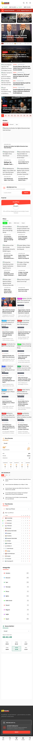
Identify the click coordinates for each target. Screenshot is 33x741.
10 (30, 115)
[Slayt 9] (20, 61)
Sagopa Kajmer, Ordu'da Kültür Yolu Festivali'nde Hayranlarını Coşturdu (24, 311)
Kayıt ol (26, 192)
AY (9, 475)
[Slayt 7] (18, 61)
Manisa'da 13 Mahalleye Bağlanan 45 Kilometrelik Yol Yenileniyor (14, 108)
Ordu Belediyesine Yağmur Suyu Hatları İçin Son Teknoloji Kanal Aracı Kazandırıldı (8, 427)
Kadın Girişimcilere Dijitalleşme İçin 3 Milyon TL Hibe (8, 402)
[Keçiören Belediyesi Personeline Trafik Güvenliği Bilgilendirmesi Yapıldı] (18, 43)
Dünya (5, 223)
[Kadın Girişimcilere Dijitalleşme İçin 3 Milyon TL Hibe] (23, 43)
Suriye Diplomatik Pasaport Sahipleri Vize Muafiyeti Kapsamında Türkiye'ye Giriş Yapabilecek (16, 493)
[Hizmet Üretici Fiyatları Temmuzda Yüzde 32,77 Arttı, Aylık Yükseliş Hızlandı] (7, 43)
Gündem (5, 124)
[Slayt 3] (13, 61)
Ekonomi (11, 124)
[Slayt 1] (11, 61)
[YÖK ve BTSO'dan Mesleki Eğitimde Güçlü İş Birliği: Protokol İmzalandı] (2, 43)
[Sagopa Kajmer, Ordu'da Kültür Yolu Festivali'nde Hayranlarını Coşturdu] (5, 43)
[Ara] (23, 3)
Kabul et (16, 732)
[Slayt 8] (19, 61)
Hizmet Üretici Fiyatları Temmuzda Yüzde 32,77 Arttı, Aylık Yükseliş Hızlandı (8, 334)
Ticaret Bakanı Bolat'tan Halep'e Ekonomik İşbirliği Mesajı (24, 357)
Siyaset (23, 223)
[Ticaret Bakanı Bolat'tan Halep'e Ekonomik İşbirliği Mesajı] (15, 43)
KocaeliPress (6, 307)
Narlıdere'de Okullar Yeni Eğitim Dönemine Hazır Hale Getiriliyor (24, 333)
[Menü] (30, 2)
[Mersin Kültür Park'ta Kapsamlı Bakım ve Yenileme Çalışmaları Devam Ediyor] (25, 43)
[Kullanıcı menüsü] (26, 3)
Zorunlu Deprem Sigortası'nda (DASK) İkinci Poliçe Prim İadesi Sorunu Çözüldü (17, 489)
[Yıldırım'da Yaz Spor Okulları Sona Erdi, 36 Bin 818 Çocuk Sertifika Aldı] (20, 43)
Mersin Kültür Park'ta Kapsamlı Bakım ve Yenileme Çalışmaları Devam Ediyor (23, 403)
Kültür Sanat (16, 223)
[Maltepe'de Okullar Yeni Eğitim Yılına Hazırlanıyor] (13, 43)
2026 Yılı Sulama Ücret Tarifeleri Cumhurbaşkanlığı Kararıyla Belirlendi (16, 498)
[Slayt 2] (12, 61)
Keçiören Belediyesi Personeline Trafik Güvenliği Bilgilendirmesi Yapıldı (8, 380)
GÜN (2, 475)
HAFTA (6, 475)
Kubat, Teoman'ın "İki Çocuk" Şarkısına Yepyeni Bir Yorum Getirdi (18, 480)
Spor (17, 124)
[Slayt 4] (14, 61)
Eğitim (10, 223)
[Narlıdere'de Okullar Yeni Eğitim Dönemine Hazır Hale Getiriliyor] (10, 43)
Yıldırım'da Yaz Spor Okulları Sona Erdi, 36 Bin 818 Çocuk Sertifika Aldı (24, 379)
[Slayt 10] (21, 61)
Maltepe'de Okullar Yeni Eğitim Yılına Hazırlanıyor (8, 356)
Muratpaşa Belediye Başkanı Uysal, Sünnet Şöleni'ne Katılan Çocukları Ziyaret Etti (23, 427)
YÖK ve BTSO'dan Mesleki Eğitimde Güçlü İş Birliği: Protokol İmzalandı (8, 311)
